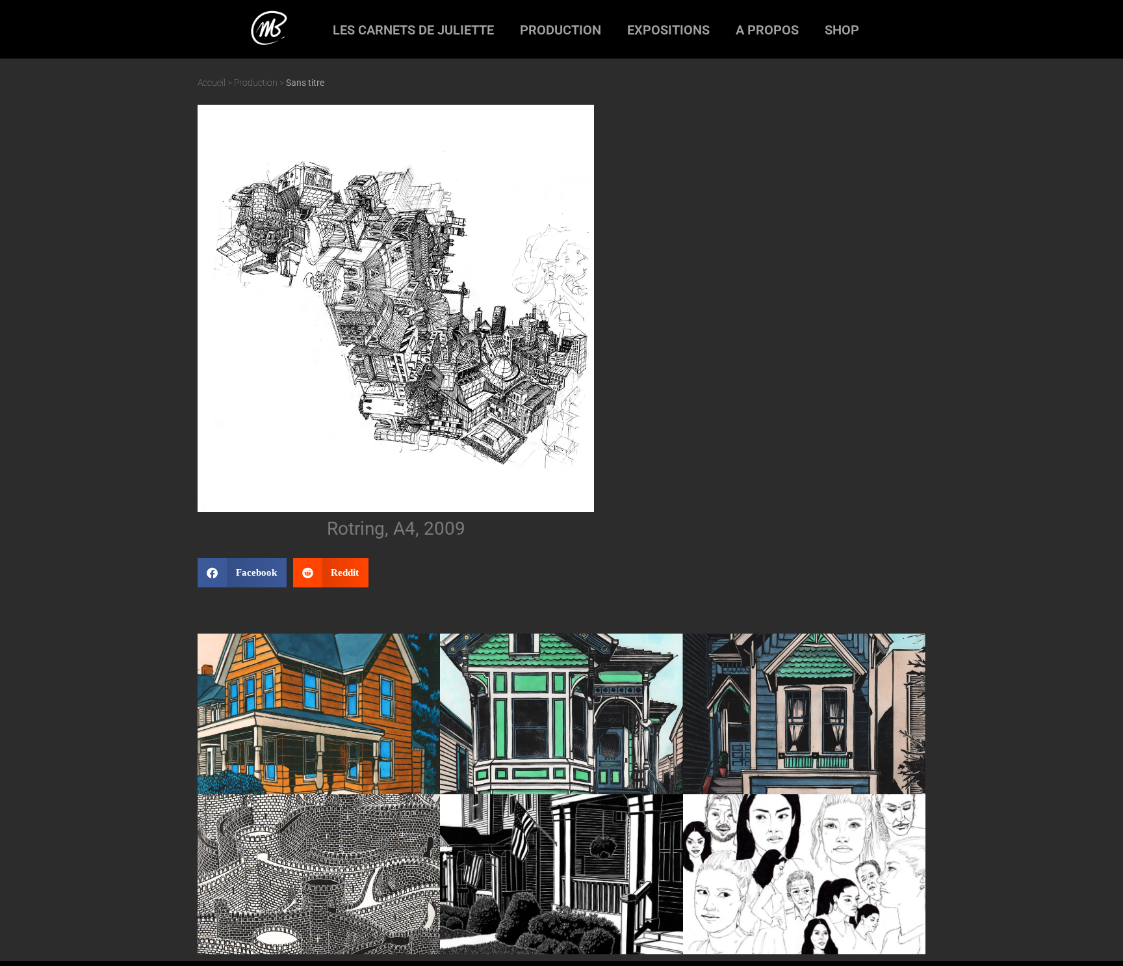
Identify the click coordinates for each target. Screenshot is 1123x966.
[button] (242, 572)
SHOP (842, 30)
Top (1092, 935)
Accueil (212, 82)
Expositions (668, 30)
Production (560, 30)
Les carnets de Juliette (413, 30)
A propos (767, 30)
